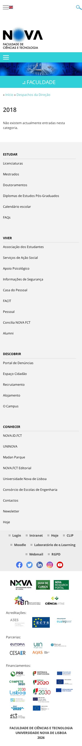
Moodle (20, 545)
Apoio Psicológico (16, 268)
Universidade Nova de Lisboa (25, 479)
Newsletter (11, 511)
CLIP (70, 535)
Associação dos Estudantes (23, 247)
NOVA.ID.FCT (12, 435)
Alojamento (11, 395)
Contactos (10, 500)
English (11, 7)
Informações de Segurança (23, 279)
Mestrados (11, 174)
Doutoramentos (15, 185)
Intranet (36, 535)
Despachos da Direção (33, 94)
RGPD (56, 554)
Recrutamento (14, 384)
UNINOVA (10, 446)
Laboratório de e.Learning (54, 545)
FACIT (7, 301)
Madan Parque (14, 457)
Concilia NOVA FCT (16, 322)
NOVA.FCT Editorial (17, 468)
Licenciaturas (13, 163)
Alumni (8, 333)
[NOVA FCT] (23, 38)
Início (9, 94)
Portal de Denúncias (18, 363)
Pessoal (9, 311)
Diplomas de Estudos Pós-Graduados (31, 196)
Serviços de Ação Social (20, 257)
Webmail (36, 554)
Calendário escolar (17, 206)
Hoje (6, 522)
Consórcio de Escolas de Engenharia (30, 489)
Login (16, 535)
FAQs (7, 217)
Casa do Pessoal (15, 290)
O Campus (11, 406)
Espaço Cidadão (15, 373)
